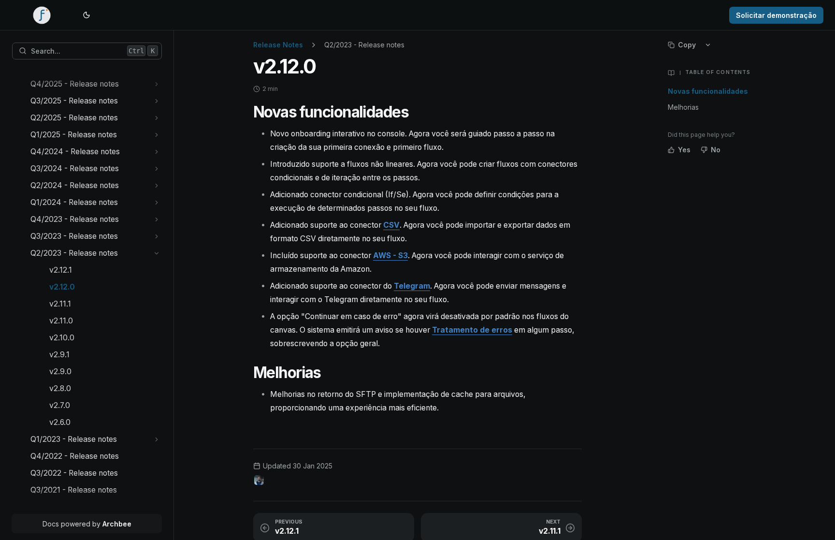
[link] (96, 84)
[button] (157, 84)
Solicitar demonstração (776, 15)
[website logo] (42, 15)
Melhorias (683, 107)
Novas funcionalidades (708, 91)
